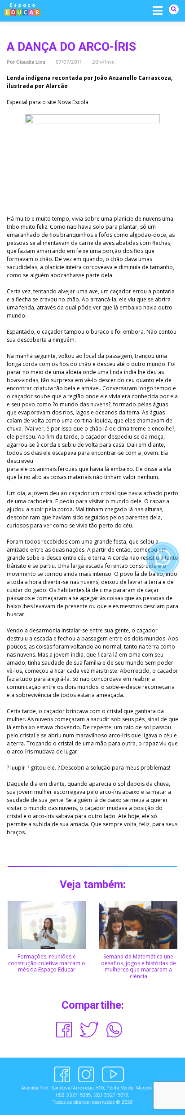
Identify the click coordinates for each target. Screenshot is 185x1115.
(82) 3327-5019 (110, 1095)
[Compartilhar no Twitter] (89, 1029)
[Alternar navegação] (158, 10)
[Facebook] (62, 1074)
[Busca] (174, 9)
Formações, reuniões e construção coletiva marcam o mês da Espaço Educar (46, 963)
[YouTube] (113, 1074)
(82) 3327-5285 (73, 1095)
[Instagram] (86, 1074)
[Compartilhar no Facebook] (64, 1029)
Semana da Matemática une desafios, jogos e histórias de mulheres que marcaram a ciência (138, 966)
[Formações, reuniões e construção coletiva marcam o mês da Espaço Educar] (47, 924)
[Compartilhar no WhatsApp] (114, 1029)
